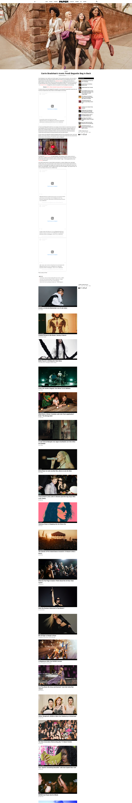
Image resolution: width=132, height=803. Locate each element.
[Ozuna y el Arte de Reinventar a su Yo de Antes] (57, 296)
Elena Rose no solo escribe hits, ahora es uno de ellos (55, 471)
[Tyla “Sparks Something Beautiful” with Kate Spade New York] (57, 755)
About (79, 132)
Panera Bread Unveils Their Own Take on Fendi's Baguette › (50, 280)
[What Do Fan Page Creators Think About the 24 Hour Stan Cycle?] (57, 568)
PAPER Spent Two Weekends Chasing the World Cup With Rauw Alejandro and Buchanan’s (88, 111)
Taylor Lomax (41, 417)
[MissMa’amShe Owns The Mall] (80, 88)
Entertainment (41, 333)
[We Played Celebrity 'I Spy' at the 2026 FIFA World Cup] (80, 115)
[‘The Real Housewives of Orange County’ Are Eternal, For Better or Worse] (80, 126)
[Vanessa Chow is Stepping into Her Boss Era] (57, 512)
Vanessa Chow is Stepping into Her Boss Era (52, 524)
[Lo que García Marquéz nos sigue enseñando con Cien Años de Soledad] (57, 429)
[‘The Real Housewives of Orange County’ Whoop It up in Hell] (80, 101)
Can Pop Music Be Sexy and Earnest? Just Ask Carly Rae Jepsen (56, 688)
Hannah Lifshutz (63, 75)
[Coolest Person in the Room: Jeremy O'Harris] (57, 323)
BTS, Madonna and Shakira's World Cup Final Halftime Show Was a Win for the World (87, 97)
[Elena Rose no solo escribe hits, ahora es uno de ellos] (57, 459)
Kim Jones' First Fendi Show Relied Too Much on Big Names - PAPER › (51, 279)
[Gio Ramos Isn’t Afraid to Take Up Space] (80, 107)
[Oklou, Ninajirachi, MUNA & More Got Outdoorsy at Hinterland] (57, 704)
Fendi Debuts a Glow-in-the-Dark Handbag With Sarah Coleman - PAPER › (52, 277)
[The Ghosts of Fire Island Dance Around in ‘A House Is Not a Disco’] (57, 539)
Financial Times (47, 156)
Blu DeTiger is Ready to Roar (47, 635)
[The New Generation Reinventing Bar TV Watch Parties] (57, 729)
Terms (90, 132)
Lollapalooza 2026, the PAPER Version (50, 661)
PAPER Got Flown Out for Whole (48, 795)
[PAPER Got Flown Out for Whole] (57, 783)
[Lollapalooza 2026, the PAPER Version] (57, 649)
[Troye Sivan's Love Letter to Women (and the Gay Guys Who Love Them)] (57, 484)
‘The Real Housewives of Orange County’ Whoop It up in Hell (87, 101)
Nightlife (72, 1)
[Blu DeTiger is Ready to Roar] (57, 623)
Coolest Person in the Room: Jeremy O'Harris (52, 335)
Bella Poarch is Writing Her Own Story (50, 361)
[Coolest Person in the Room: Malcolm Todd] (80, 84)
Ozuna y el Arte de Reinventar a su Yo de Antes (52, 308)
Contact (82, 132)
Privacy (87, 132)
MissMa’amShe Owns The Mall (87, 87)
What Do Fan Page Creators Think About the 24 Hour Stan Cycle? (56, 581)
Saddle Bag (40, 160)
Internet (77, 1)
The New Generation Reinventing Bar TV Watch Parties (55, 742)
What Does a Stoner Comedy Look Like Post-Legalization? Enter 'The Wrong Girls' (56, 415)
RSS (84, 132)
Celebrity (56, 1)
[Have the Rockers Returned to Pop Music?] (57, 596)
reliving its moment (43, 84)
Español (84, 1)
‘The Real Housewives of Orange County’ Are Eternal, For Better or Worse (87, 127)
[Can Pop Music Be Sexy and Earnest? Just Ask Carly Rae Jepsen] (57, 675)
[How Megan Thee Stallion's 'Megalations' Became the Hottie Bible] (80, 119)
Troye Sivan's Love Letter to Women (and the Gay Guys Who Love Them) (56, 497)
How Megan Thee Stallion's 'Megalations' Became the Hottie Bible (88, 119)
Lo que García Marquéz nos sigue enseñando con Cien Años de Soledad (56, 442)
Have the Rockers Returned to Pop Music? (51, 608)
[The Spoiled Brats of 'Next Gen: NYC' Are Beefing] (80, 81)
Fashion (50, 1)
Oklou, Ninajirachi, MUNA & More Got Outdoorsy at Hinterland (57, 716)
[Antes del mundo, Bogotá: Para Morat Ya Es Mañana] (57, 376)
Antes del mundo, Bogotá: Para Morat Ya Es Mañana (54, 388)
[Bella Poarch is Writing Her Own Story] (57, 349)
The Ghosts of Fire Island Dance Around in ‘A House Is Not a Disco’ (56, 552)
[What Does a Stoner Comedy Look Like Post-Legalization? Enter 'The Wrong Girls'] (57, 402)
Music (47, 1)
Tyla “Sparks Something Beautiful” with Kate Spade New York (57, 767)
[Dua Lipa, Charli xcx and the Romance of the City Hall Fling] (80, 123)
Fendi (49, 123)
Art (81, 1)
